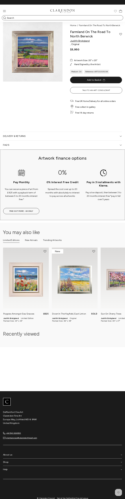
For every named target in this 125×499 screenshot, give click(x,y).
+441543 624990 (13, 433)
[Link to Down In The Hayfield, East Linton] (75, 279)
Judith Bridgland (80, 41)
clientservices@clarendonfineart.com (21, 438)
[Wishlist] (115, 11)
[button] (120, 34)
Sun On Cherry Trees (111, 314)
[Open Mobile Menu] (4, 11)
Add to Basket (94, 80)
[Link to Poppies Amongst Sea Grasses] (26, 279)
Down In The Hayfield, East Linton (69, 314)
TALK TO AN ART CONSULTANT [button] (96, 90)
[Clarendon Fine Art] (62, 402)
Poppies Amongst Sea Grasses (18, 314)
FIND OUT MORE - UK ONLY (21, 211)
